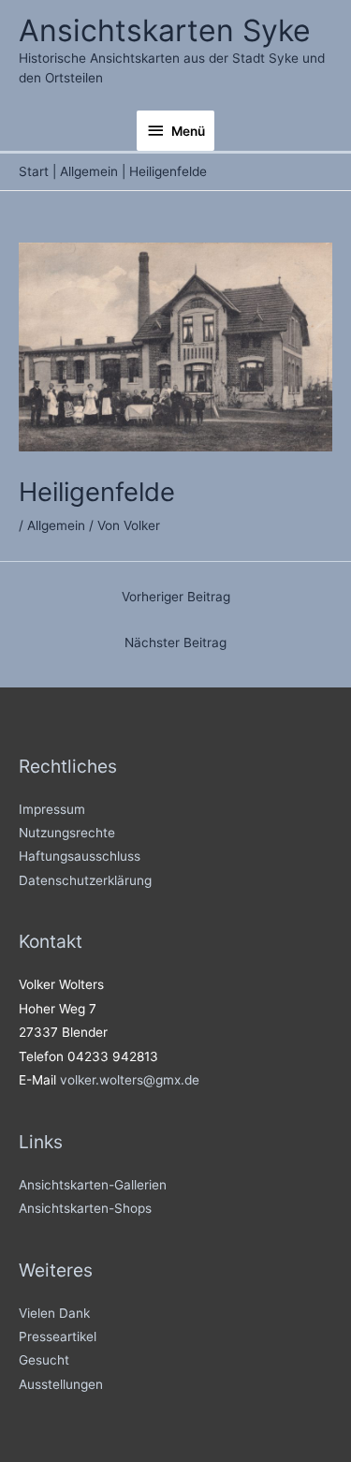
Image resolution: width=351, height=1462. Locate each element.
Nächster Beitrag (175, 642)
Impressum (52, 809)
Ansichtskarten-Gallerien (93, 1184)
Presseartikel (57, 1336)
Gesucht (44, 1359)
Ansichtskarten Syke (165, 30)
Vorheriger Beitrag (176, 596)
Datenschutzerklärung (85, 880)
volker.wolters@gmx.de (129, 1079)
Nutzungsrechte (67, 832)
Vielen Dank (54, 1313)
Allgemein (56, 525)
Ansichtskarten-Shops (85, 1208)
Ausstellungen (61, 1384)
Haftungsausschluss (79, 856)
